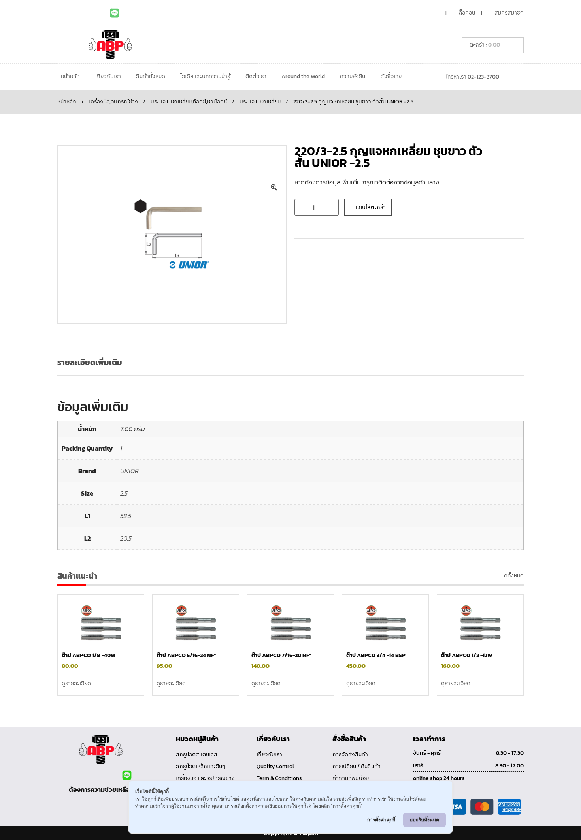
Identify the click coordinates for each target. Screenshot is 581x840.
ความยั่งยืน (352, 76)
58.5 (125, 516)
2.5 (124, 493)
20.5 (126, 538)
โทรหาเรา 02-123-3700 (472, 77)
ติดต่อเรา (255, 76)
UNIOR (129, 470)
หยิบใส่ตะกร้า (371, 207)
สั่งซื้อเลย (391, 76)
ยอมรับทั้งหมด (424, 820)
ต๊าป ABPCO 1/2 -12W (466, 655)
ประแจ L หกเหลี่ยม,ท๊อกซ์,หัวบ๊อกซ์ (189, 102)
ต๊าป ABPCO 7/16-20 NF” (281, 655)
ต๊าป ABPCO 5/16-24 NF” (186, 655)
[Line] (114, 13)
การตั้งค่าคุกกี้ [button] (381, 820)
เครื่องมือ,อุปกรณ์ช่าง (113, 102)
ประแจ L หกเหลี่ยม (260, 102)
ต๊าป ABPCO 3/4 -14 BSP (376, 655)
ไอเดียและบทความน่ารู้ (205, 76)
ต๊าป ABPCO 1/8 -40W (88, 655)
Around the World (303, 76)
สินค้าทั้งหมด (150, 76)
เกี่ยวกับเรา (108, 76)
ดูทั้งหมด (514, 575)
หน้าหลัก (70, 76)
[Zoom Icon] (274, 187)
